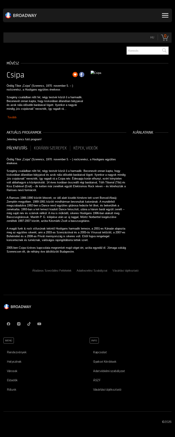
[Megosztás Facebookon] (81, 74)
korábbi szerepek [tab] (50, 148)
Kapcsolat (100, 352)
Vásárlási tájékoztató (125, 270)
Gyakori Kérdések (105, 361)
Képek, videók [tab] (85, 148)
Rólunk (11, 389)
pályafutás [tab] (17, 148)
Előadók (12, 380)
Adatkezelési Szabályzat (92, 270)
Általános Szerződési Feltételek (51, 270)
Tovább (11, 117)
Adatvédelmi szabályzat (109, 371)
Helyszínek (14, 361)
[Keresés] (164, 51)
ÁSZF (97, 380)
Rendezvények (17, 352)
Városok (12, 371)
